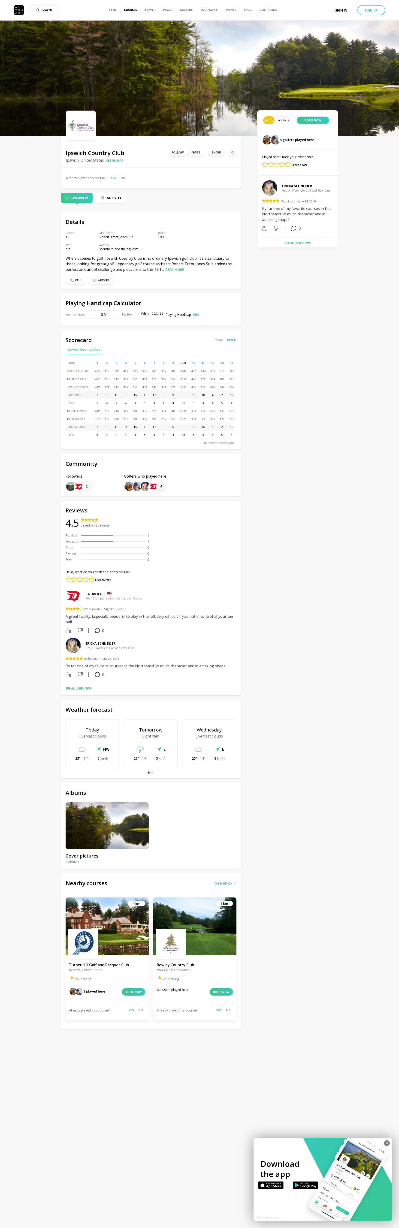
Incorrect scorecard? (218, 443)
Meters (231, 340)
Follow (178, 152)
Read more (174, 269)
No (123, 178)
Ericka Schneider (100, 643)
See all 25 (223, 883)
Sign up (371, 10)
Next (336, 207)
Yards (219, 340)
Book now (133, 992)
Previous (258, 207)
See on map (114, 161)
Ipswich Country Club (84, 349)
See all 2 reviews (78, 688)
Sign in (341, 10)
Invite (195, 152)
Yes (113, 178)
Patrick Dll (95, 594)
